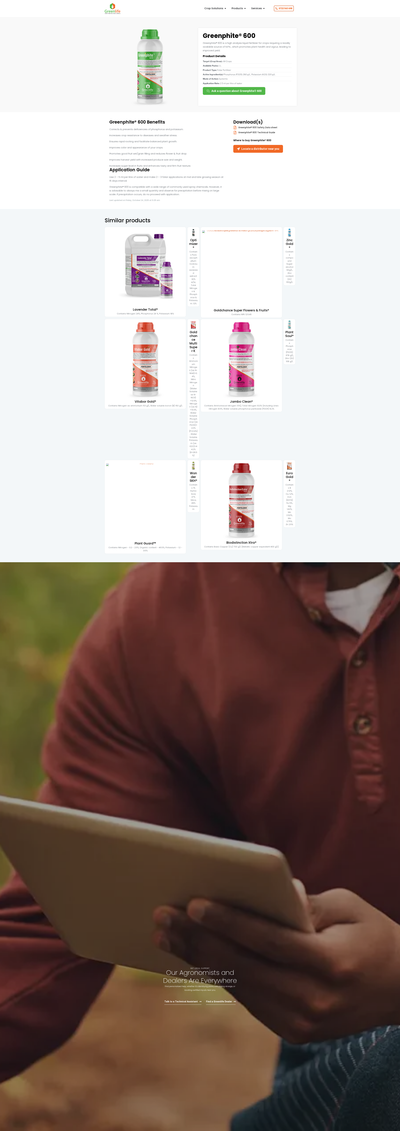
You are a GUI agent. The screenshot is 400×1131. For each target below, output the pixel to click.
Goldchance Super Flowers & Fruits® (241, 310)
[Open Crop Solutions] (225, 8)
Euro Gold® (289, 477)
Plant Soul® (289, 334)
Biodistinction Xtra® (241, 542)
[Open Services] (264, 8)
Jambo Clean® (241, 401)
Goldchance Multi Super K (193, 341)
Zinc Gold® (289, 244)
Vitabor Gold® (145, 401)
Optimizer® (193, 244)
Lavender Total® (145, 309)
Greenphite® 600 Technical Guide (256, 132)
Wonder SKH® (193, 477)
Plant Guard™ (145, 543)
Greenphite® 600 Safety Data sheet (257, 127)
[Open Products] (245, 8)
